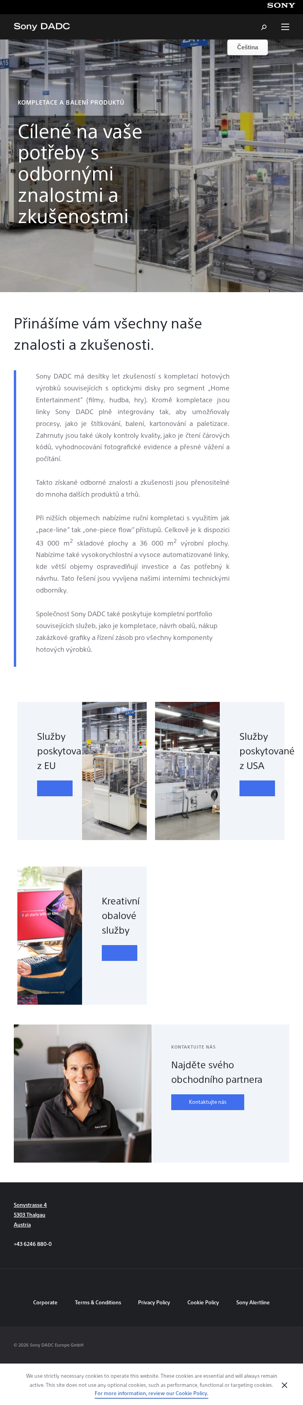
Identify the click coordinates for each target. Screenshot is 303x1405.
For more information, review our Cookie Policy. (151, 1393)
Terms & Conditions (98, 1302)
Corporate (45, 1302)
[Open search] (264, 27)
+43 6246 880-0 (33, 1243)
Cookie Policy (203, 1302)
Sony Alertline (253, 1302)
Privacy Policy (154, 1302)
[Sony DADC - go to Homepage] (42, 26)
